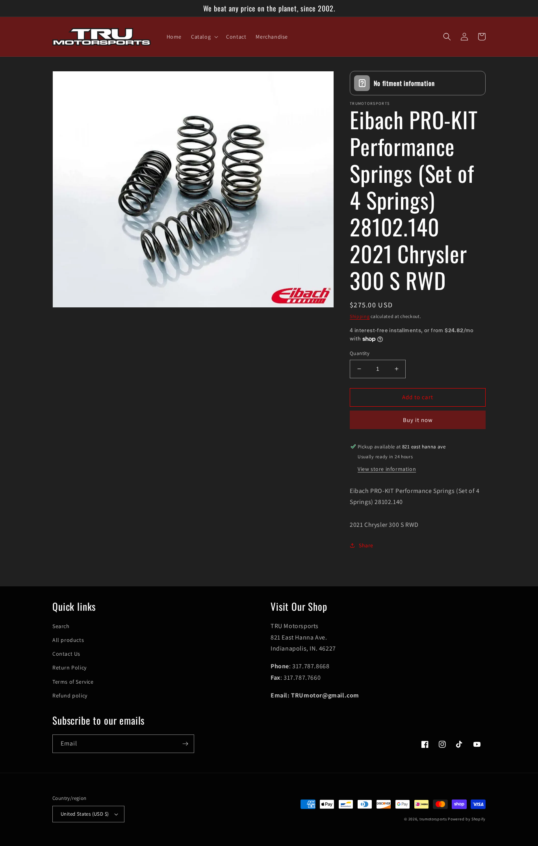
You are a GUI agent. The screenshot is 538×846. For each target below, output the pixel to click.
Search (61, 626)
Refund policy (69, 695)
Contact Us (66, 653)
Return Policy (69, 667)
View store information (387, 468)
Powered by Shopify (467, 819)
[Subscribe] (185, 743)
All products (68, 639)
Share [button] (366, 545)
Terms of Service (73, 681)
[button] (203, 36)
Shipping (360, 316)
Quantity (359, 353)
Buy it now (418, 420)
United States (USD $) (85, 814)
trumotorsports (433, 819)
